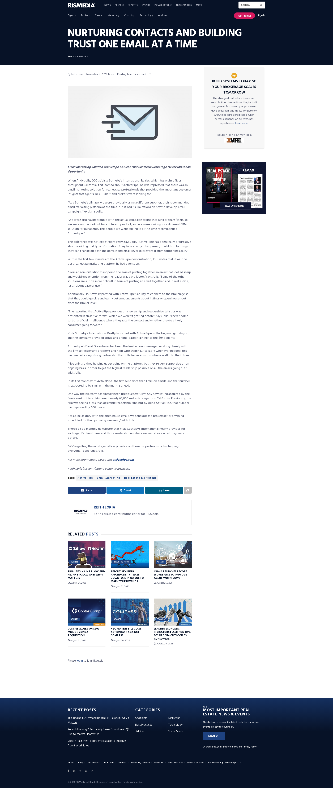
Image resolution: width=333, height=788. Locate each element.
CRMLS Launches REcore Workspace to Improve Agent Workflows (170, 574)
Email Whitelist (175, 763)
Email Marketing (108, 478)
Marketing (113, 16)
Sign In (261, 16)
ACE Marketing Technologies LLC (224, 763)
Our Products (93, 763)
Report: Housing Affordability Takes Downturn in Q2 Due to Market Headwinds (127, 576)
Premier (119, 5)
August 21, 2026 (78, 583)
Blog (80, 763)
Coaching (129, 16)
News (107, 5)
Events (146, 5)
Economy (162, 619)
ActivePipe (85, 478)
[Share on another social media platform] (188, 490)
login (79, 660)
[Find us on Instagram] (80, 771)
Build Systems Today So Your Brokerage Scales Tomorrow (234, 87)
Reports (133, 5)
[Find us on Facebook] (68, 771)
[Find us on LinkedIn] (92, 771)
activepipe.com (123, 459)
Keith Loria (104, 507)
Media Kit (159, 763)
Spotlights (141, 718)
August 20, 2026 (121, 641)
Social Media (175, 731)
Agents (72, 16)
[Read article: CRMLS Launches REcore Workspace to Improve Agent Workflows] (173, 554)
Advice (139, 731)
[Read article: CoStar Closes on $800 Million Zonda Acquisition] (86, 612)
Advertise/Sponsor (140, 763)
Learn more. (241, 123)
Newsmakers (184, 5)
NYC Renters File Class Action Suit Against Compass (126, 632)
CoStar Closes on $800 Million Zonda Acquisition (83, 632)
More (199, 5)
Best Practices (143, 725)
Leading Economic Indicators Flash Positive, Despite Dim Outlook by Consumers (172, 634)
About (71, 763)
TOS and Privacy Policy (245, 747)
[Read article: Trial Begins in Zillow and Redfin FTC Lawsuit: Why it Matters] (86, 554)
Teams (98, 16)
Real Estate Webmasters (130, 782)
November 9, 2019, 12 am (100, 74)
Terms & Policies (195, 763)
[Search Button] (261, 5)
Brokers (85, 16)
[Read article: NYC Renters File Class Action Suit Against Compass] (129, 612)
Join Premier (244, 16)
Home (71, 56)
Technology (146, 16)
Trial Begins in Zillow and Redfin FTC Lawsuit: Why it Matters (86, 574)
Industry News (121, 562)
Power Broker (163, 5)
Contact (122, 763)
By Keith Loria (75, 74)
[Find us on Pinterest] (86, 771)
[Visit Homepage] (84, 5)
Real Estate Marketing (140, 478)
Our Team (109, 763)
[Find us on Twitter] (74, 771)
